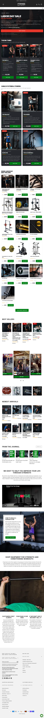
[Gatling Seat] (7, 270)
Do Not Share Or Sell (5, 699)
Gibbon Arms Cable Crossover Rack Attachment (6, 190)
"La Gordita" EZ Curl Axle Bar (7, 257)
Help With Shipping (5, 706)
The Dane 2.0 (5, 60)
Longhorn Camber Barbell (21, 278)
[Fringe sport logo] (21, 4)
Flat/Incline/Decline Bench (35, 278)
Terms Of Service (5, 704)
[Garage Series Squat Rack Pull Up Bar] (7, 226)
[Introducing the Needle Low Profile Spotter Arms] (8, 453)
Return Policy (4, 695)
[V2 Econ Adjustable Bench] (7, 292)
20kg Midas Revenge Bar (21, 234)
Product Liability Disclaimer (7, 700)
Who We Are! (26, 656)
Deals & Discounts (5, 688)
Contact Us (25, 695)
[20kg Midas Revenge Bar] (22, 226)
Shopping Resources (7, 685)
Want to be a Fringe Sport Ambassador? (30, 663)
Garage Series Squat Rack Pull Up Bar (7, 235)
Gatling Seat (4, 278)
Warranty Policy (25, 693)
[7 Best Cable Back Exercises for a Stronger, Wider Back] (35, 453)
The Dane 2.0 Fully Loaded (35, 61)
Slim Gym (5, 152)
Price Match (25, 690)
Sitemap (24, 670)
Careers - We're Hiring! (26, 666)
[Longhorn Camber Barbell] (22, 270)
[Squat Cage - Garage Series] (36, 204)
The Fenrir (26, 114)
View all (39, 446)
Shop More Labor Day (22, 310)
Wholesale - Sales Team (27, 659)
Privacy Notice (4, 697)
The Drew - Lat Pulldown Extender (35, 190)
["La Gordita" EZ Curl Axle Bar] (7, 248)
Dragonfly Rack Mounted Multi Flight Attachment (7, 212)
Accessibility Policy (5, 702)
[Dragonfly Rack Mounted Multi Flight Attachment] (7, 204)
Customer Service (27, 685)
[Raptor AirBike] (22, 248)
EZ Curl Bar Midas (33, 234)
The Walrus (5, 114)
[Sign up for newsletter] (17, 662)
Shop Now (8, 77)
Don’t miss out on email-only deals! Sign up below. (9, 658)
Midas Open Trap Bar (20, 212)
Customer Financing (5, 691)
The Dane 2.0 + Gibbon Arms (21, 61)
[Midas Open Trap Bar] (22, 204)
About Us (24, 672)
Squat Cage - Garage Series (35, 212)
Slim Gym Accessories (34, 256)
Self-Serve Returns (26, 688)
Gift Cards (4, 690)
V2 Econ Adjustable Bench (7, 300)
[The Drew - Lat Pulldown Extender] (36, 181)
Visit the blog (10, 537)
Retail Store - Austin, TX (6, 693)
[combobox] (22, 8)
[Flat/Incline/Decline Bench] (36, 270)
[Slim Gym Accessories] (36, 248)
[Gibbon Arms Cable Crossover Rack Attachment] (7, 181)
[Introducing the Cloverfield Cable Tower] (22, 453)
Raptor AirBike (19, 256)
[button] (41, 715)
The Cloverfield (28, 152)
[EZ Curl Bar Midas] (36, 226)
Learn (24, 668)
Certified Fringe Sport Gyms (27, 661)
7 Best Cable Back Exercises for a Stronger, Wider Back (34, 462)
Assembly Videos (26, 691)
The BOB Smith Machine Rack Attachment (22, 190)
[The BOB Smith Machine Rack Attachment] (22, 181)
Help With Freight (5, 708)
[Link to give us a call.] (39, 4)
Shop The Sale (22, 30)
